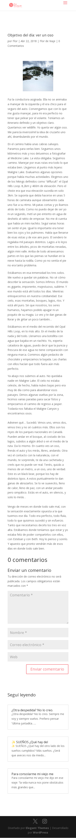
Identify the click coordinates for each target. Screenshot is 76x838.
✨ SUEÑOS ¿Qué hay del (29, 742)
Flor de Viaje (47, 41)
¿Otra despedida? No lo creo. (32, 710)
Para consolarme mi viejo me (32, 774)
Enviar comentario (47, 669)
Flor (15, 41)
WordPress (40, 832)
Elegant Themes (37, 828)
